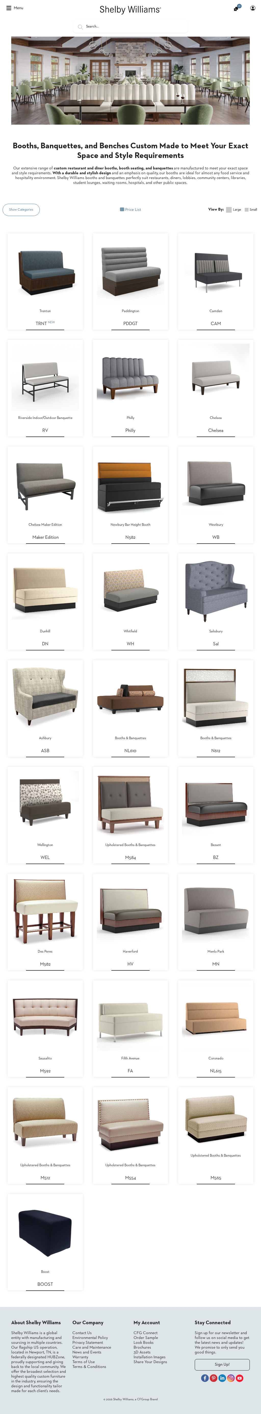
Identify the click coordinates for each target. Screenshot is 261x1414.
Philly (130, 430)
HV (130, 964)
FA (130, 1071)
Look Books (144, 1343)
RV (45, 430)
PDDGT (130, 324)
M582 (45, 964)
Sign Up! (222, 1365)
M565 (216, 1178)
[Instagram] (231, 1378)
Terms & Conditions (89, 1367)
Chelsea (215, 430)
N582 (130, 537)
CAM (216, 324)
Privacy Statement (87, 1343)
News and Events (86, 1352)
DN (45, 644)
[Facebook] (205, 1378)
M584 (130, 857)
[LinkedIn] (222, 1378)
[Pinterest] (213, 1378)
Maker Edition (45, 537)
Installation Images (150, 1357)
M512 (45, 1178)
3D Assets (142, 1352)
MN (215, 964)
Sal (216, 644)
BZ (215, 857)
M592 (45, 1071)
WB (215, 537)
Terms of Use (83, 1362)
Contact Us (82, 1333)
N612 (215, 751)
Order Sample (146, 1338)
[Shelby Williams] (130, 10)
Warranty (80, 1357)
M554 (130, 1178)
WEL (45, 857)
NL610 (130, 751)
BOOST (45, 1284)
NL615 (215, 1071)
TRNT (45, 323)
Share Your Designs (150, 1362)
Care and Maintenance (91, 1348)
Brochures (142, 1348)
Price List (132, 210)
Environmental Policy (90, 1338)
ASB (45, 751)
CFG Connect (146, 1333)
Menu (18, 8)
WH (130, 644)
